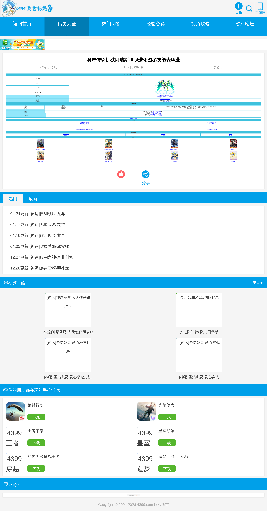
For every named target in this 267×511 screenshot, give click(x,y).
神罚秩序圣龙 (174, 161)
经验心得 (155, 23)
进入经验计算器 (167, 101)
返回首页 (22, 23)
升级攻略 (230, 135)
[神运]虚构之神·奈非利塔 (40, 149)
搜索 (249, 8)
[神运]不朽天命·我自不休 (108, 149)
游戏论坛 (244, 23)
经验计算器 (163, 135)
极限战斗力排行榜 (66, 134)
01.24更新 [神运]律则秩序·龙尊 (37, 213)
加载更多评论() (133, 495)
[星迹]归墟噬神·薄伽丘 (174, 149)
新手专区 (230, 134)
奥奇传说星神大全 (159, 110)
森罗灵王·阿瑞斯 (158, 113)
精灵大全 (66, 23)
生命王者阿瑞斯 (159, 116)
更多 (258, 282)
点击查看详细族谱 (133, 118)
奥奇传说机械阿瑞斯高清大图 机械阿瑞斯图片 (165, 96)
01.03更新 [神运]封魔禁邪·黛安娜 (39, 246)
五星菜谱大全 (65, 135)
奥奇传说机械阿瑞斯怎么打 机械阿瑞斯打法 (165, 97)
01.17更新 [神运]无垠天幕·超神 (37, 224)
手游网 (260, 8)
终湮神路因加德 (233, 149)
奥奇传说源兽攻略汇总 (157, 111)
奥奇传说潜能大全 (154, 112)
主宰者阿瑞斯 (152, 114)
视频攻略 (200, 23)
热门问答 (111, 23)
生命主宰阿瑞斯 (159, 114)
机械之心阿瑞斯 (159, 115)
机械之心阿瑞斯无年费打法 (212, 129)
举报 (238, 12)
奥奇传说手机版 (27, 8)
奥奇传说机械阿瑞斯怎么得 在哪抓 (165, 95)
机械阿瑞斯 (153, 115)
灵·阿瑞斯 (152, 113)
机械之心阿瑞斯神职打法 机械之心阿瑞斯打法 (84, 129)
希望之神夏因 (40, 161)
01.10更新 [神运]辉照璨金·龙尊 (37, 235)
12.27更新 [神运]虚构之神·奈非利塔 (41, 257)
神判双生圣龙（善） (108, 161)
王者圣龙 (233, 161)
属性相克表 (163, 134)
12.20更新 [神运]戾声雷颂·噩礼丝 (39, 268)
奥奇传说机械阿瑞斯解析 (165, 99)
